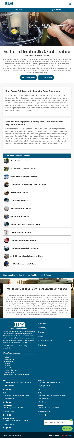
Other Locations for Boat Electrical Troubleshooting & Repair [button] (27, 275)
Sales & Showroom (11, 370)
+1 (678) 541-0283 (9, 399)
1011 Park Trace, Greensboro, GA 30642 (51, 382)
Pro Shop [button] (42, 345)
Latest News (9, 368)
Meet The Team (10, 359)
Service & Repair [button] (45, 340)
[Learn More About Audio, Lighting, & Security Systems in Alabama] (37, 256)
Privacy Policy (22, 346)
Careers (8, 363)
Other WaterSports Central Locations (17, 374)
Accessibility (7, 348)
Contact (7, 366)
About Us (8, 357)
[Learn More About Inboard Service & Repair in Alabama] (37, 169)
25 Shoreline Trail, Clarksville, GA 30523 (16, 395)
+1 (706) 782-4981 (44, 399)
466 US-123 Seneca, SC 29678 (48, 408)
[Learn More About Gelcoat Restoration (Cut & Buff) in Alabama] (37, 224)
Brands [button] (41, 332)
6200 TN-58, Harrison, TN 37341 (13, 408)
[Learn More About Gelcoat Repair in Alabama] (37, 216)
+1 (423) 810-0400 (9, 411)
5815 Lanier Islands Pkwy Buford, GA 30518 (17, 382)
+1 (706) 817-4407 (44, 386)
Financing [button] (42, 336)
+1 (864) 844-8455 (9, 424)
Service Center (10, 372)
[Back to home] (9, 4)
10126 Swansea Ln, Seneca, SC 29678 (15, 420)
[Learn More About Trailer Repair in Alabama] (37, 192)
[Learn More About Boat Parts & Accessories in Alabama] (37, 264)
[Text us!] (67, 428)
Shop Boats (19, 10)
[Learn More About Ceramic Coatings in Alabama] (37, 232)
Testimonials (9, 361)
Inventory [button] (42, 327)
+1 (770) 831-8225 (9, 386)
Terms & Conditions (9, 346)
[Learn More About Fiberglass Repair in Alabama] (37, 208)
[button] (70, 4)
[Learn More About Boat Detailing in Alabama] (37, 200)
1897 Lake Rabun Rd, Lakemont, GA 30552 (52, 395)
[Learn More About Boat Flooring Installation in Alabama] (37, 240)
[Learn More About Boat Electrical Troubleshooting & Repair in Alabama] (37, 184)
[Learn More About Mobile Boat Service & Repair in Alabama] (37, 161)
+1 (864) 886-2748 (44, 411)
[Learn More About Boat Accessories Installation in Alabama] (37, 248)
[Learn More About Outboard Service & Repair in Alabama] (37, 176)
